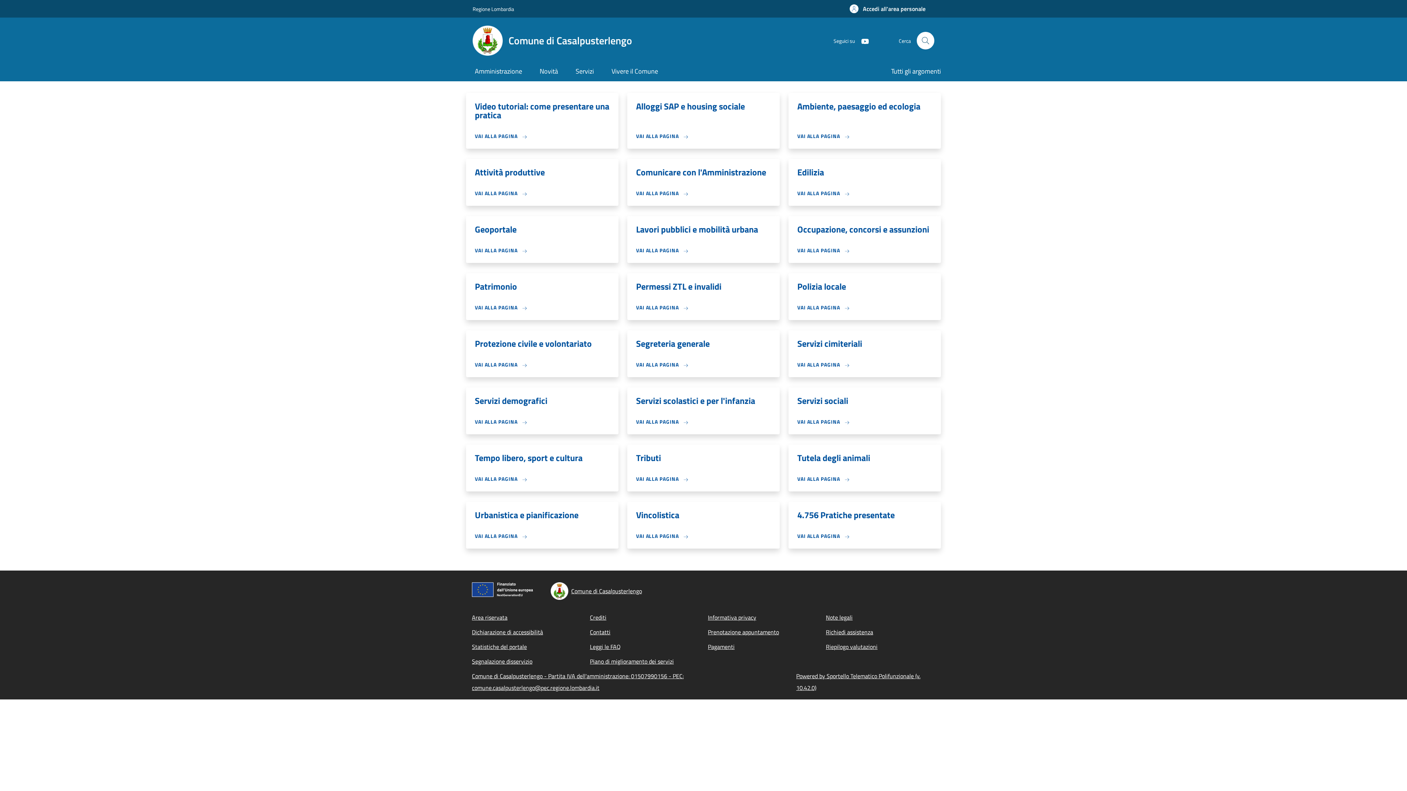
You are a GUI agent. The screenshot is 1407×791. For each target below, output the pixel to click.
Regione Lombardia (493, 9)
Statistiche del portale (499, 646)
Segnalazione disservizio (502, 661)
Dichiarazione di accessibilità (507, 632)
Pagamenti (721, 646)
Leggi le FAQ (605, 646)
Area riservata (489, 617)
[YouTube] (862, 40)
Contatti (600, 632)
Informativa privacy (732, 617)
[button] (887, 9)
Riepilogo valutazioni (852, 646)
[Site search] (925, 40)
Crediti (598, 617)
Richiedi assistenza (849, 632)
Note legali (839, 617)
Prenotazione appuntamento (743, 632)
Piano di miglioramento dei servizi (632, 661)
